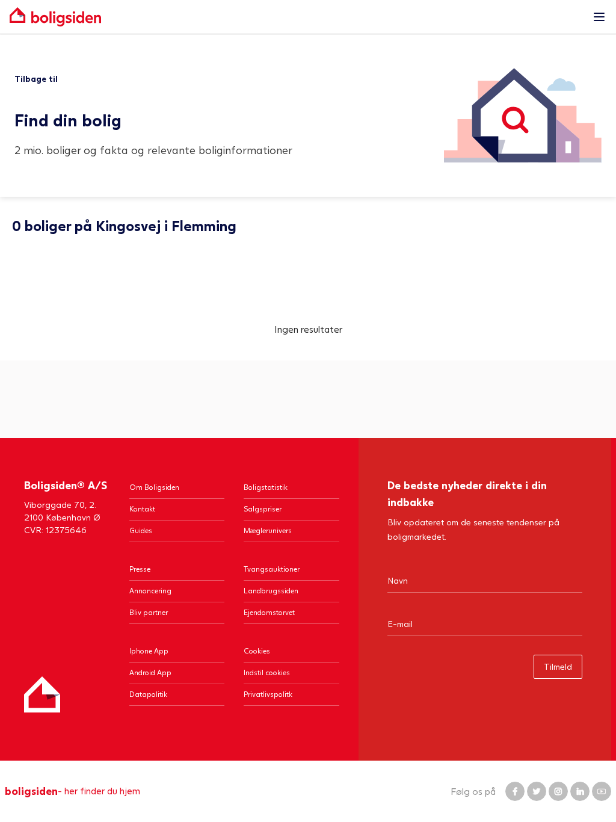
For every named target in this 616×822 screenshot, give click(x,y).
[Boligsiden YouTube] (601, 791)
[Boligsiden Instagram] (558, 791)
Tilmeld (558, 666)
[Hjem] (42, 694)
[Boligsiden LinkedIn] (580, 791)
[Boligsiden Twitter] (536, 791)
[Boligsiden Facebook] (515, 791)
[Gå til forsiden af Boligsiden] (296, 17)
